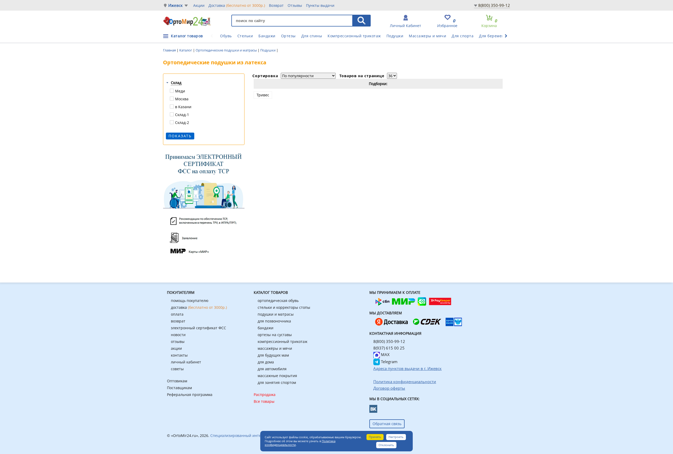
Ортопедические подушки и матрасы (227, 50)
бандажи (265, 327)
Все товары (264, 401)
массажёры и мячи (275, 348)
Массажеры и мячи (427, 35)
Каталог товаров (187, 35)
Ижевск (175, 5)
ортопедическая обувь (278, 300)
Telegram (388, 361)
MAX (385, 354)
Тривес (263, 94)
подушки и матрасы (276, 314)
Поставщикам (179, 387)
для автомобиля (272, 368)
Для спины (311, 35)
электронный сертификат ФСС (198, 327)
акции (176, 348)
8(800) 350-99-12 (494, 5)
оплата (177, 314)
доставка (199, 307)
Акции (199, 5)
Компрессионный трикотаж (354, 35)
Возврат (276, 5)
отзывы (178, 341)
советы (177, 368)
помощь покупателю (189, 300)
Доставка (236, 5)
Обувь (226, 35)
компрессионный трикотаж (282, 341)
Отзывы (295, 5)
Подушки (395, 35)
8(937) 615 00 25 (389, 348)
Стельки (245, 35)
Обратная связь (387, 423)
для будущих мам (273, 355)
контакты (179, 355)
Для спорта (462, 35)
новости (178, 334)
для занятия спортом (277, 382)
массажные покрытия (277, 375)
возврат (178, 321)
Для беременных (495, 35)
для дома (266, 361)
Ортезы (288, 35)
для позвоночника (274, 321)
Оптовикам (177, 380)
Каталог (186, 50)
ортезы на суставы (275, 334)
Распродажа (265, 394)
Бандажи (267, 35)
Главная (170, 50)
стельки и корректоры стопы (284, 307)
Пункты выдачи (320, 5)
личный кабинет (186, 361)
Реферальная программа (189, 394)
